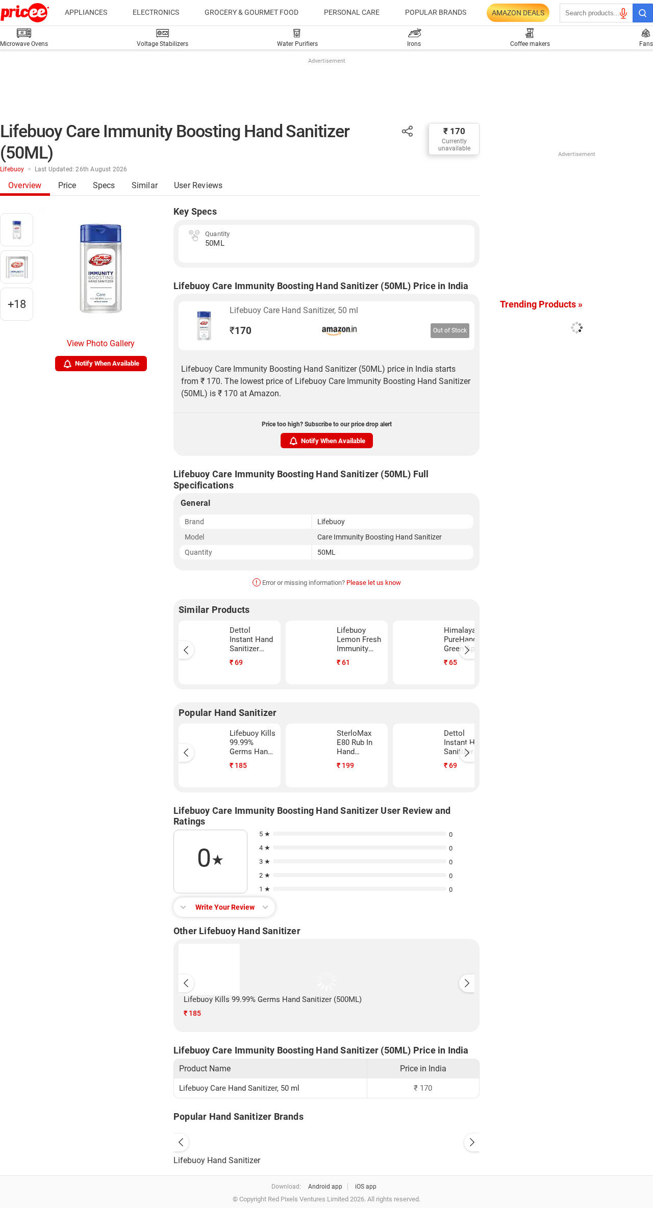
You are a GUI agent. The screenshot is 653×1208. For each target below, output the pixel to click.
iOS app (365, 1186)
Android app (325, 1186)
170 (241, 331)
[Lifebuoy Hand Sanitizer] (326, 1140)
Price (67, 185)
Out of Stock (450, 330)
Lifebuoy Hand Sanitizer (216, 1160)
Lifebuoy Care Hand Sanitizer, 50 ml (294, 310)
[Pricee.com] (24, 12)
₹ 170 (454, 131)
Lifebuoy (12, 169)
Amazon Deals (518, 13)
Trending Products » (541, 304)
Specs (104, 185)
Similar (145, 185)
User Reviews (198, 185)
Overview (25, 185)
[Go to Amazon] (204, 325)
